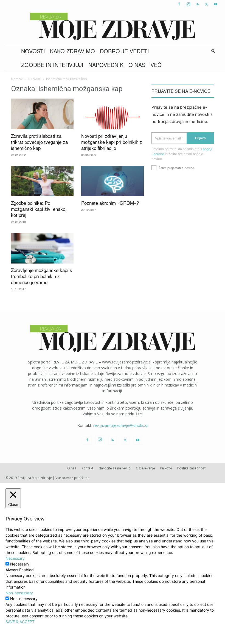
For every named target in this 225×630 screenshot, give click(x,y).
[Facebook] (179, 4)
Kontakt (87, 468)
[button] (213, 51)
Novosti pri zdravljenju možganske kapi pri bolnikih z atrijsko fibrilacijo (111, 141)
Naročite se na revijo (115, 468)
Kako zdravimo (72, 51)
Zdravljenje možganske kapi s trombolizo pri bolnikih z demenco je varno (41, 276)
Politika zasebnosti (191, 468)
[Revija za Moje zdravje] (112, 26)
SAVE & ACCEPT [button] (20, 621)
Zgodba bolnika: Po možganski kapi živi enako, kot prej (39, 208)
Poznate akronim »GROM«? (110, 202)
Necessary (19, 564)
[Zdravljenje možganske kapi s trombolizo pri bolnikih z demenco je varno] (42, 248)
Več (155, 65)
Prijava (200, 138)
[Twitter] (206, 4)
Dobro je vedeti (124, 51)
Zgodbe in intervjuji (52, 65)
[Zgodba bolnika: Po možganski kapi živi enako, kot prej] (42, 181)
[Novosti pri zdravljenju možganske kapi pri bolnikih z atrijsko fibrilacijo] (112, 114)
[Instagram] (188, 4)
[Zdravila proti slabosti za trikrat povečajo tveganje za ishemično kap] (42, 114)
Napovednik (105, 65)
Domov (16, 79)
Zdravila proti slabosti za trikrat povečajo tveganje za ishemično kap (39, 141)
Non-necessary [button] (19, 592)
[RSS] (197, 4)
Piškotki (166, 468)
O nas (136, 65)
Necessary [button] (15, 558)
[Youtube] (215, 4)
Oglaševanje (145, 468)
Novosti (33, 51)
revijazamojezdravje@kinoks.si (120, 425)
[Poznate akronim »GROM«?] (112, 181)
